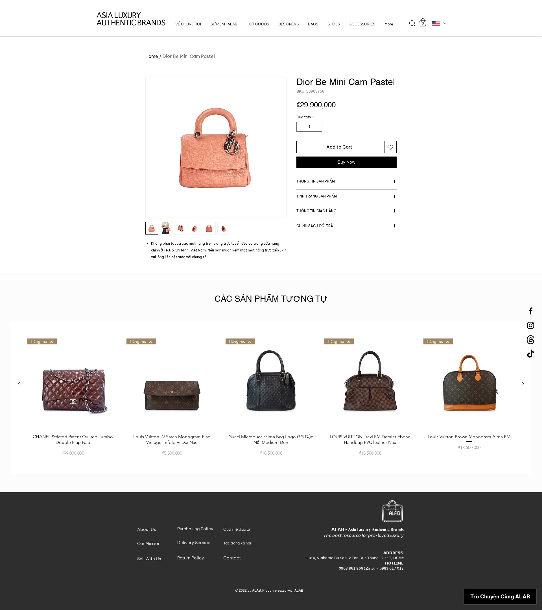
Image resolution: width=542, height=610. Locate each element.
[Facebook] (530, 311)
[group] (271, 397)
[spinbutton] (309, 126)
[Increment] (318, 126)
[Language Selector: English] (439, 23)
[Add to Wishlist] (390, 147)
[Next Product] (522, 383)
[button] (288, 24)
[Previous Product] (19, 383)
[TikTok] (530, 354)
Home (151, 56)
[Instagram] (530, 325)
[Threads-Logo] (530, 339)
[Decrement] (300, 126)
